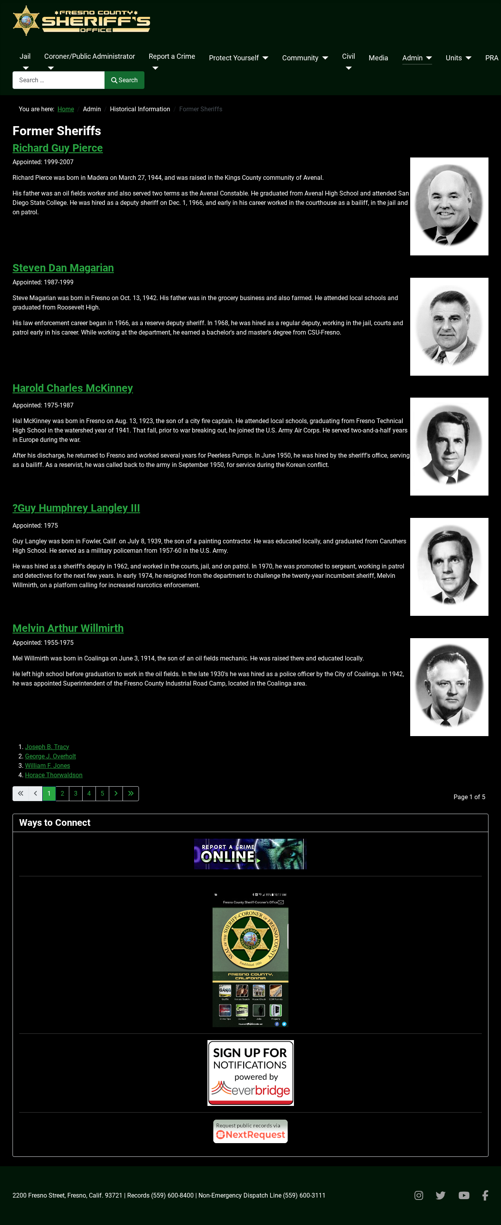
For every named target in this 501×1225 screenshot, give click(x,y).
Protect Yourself (234, 58)
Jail (25, 56)
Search (128, 80)
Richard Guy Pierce (58, 148)
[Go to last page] (131, 793)
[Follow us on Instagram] (418, 1195)
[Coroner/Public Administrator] (49, 68)
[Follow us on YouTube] (464, 1195)
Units (454, 58)
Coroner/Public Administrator (89, 56)
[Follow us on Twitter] (441, 1195)
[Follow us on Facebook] (485, 1195)
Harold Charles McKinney (73, 388)
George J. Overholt (50, 756)
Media (378, 58)
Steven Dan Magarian (63, 268)
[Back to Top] (487, 1210)
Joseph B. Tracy (47, 747)
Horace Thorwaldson (54, 775)
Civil (348, 56)
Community (300, 58)
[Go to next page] (116, 793)
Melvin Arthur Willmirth (68, 628)
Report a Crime (172, 56)
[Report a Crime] (154, 68)
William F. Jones (47, 765)
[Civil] (347, 68)
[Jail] (24, 68)
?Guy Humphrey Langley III (76, 508)
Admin (412, 58)
